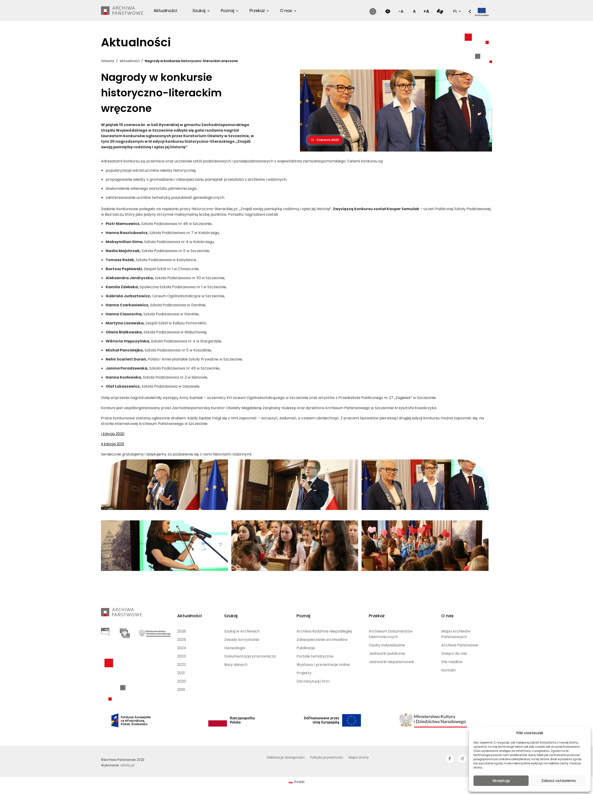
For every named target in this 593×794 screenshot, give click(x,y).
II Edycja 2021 (112, 444)
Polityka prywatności (326, 757)
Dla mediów (452, 661)
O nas (286, 10)
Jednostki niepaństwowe (391, 661)
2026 (181, 631)
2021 (181, 673)
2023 (181, 656)
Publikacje (305, 648)
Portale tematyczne (314, 656)
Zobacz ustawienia (558, 780)
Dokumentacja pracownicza (250, 656)
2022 (181, 664)
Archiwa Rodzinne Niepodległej (324, 631)
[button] (470, 11)
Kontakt (448, 670)
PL (456, 11)
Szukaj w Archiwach (242, 631)
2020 (181, 681)
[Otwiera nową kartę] (440, 11)
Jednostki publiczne (387, 653)
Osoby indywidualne (387, 645)
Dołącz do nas (454, 653)
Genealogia (234, 648)
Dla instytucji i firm (312, 681)
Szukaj (198, 10)
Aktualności (165, 10)
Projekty (304, 673)
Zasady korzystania (241, 639)
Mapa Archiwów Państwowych (455, 634)
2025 (181, 639)
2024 (181, 648)
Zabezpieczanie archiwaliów (321, 639)
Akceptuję (501, 780)
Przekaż (257, 10)
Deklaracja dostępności (286, 757)
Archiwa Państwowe (459, 645)
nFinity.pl (127, 765)
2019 (181, 689)
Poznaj (227, 10)
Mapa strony (359, 757)
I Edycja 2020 (112, 434)
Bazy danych (235, 664)
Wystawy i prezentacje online (323, 664)
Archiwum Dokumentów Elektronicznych (391, 634)
